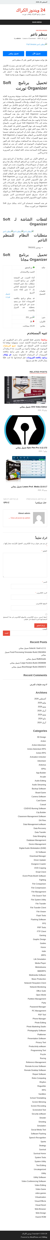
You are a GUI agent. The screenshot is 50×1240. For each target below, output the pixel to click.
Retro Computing (39, 1078)
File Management (39, 892)
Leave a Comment (29, 38)
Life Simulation (40, 959)
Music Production (39, 979)
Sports (43, 1142)
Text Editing (41, 1165)
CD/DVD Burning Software (35, 808)
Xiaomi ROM (40, 1217)
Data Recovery (40, 828)
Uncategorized (41, 30)
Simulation (41, 1126)
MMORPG (41, 971)
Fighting (42, 880)
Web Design (41, 1213)
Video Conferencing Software (34, 1181)
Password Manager (38, 1007)
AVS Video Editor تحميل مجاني (33, 407)
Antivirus (42, 765)
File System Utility (38, 900)
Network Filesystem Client (35, 983)
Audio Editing (40, 781)
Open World (41, 995)
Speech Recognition (37, 1138)
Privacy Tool (41, 1042)
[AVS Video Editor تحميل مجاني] (25, 391)
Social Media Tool (38, 1130)
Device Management (37, 844)
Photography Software (37, 1031)
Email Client (41, 872)
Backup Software (39, 789)
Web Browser (40, 1209)
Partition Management (37, 999)
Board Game (40, 793)
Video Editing (40, 1185)
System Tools (40, 1157)
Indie (44, 951)
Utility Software (39, 1177)
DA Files (42, 820)
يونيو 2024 (42, 715)
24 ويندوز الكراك (30, 10)
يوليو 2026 (42, 703)
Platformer (41, 1035)
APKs (43, 769)
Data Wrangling (39, 836)
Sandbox (42, 1094)
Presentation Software (37, 1038)
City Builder (41, 812)
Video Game (41, 1189)
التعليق (44, 551)
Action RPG (41, 753)
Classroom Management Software (32, 816)
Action (43, 741)
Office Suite (41, 991)
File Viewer (41, 912)
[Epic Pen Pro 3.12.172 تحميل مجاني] (25, 431)
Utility (43, 1173)
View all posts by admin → (19, 518)
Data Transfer (40, 832)
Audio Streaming (39, 785)
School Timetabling (38, 1098)
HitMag (44, 1237)
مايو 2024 (42, 719)
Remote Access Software (35, 1066)
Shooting (42, 1122)
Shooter (42, 1118)
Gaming (42, 935)
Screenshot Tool (39, 1110)
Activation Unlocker (38, 757)
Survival (42, 1150)
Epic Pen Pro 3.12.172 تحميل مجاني (31, 448)
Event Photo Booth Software (34, 876)
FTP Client (41, 931)
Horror (43, 947)
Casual (43, 805)
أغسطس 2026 (40, 699)
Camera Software (39, 797)
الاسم (44, 582)
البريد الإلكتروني (41, 593)
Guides (43, 943)
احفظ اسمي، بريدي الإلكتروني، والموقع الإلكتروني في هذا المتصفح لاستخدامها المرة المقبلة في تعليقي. (25, 618)
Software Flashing (38, 1134)
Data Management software (34, 824)
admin (18, 38)
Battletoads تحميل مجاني (36, 659)
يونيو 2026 (42, 707)
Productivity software (37, 1046)
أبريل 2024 (41, 723)
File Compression (38, 888)
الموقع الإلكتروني (41, 603)
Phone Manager (39, 1019)
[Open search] (5, 22)
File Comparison (39, 884)
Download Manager (38, 856)
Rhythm (43, 1082)
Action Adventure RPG (36, 749)
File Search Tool (39, 896)
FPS (44, 923)
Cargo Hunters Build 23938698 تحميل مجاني (28, 663)
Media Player (40, 963)
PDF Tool (42, 1015)
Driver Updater (40, 860)
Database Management (36, 840)
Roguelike (41, 1086)
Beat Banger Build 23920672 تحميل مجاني (29, 667)
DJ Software (41, 852)
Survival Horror (39, 1154)
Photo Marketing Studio (36, 1027)
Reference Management (36, 1062)
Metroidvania (40, 967)
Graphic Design (39, 939)
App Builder (41, 773)
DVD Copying (40, 868)
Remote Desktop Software (35, 1070)
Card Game (41, 801)
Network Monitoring (38, 987)
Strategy (42, 1146)
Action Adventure (39, 745)
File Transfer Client (38, 908)
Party (44, 1003)
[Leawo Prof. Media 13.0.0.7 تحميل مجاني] (25, 471)
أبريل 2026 (41, 711)
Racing (43, 1058)
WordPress (34, 1237)
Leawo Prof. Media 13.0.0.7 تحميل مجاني (29, 487)
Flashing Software (38, 920)
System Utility (40, 1161)
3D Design (41, 737)
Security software (39, 1114)
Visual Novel (40, 1205)
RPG (44, 1090)
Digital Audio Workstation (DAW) (32, 848)
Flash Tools (41, 916)
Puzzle (43, 1054)
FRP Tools (41, 927)
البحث (44, 629)
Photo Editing (40, 1023)
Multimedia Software (37, 975)
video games (40, 1193)
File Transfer (41, 904)
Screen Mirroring (39, 1102)
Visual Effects (40, 1201)
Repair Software (39, 1074)
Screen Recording (38, 1106)
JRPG (43, 955)
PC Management (39, 1011)
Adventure (41, 761)
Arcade (43, 777)
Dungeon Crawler (38, 864)
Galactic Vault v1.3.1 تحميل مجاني (32, 648)
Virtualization (40, 1197)
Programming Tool (38, 1050)
